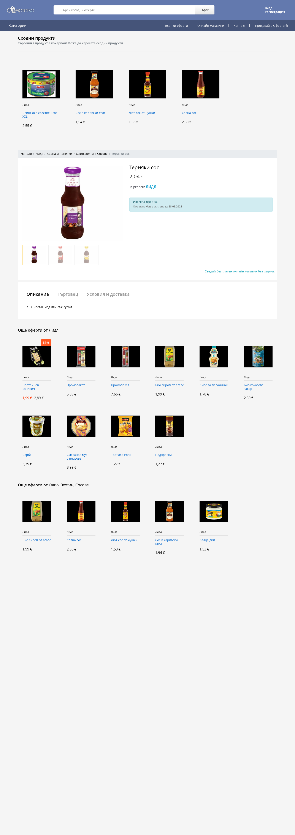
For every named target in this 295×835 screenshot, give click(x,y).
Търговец (68, 294)
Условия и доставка (108, 294)
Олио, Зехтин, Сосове (92, 154)
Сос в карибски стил (91, 113)
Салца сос (189, 113)
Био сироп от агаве (169, 385)
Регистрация (275, 12)
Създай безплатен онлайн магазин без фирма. (240, 271)
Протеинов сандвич (30, 387)
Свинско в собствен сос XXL (39, 115)
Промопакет (76, 385)
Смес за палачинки (214, 385)
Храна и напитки (59, 154)
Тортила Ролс (121, 455)
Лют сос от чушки (142, 113)
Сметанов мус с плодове (77, 456)
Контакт (240, 26)
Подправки (163, 455)
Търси (204, 10)
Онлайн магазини (210, 26)
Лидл (25, 104)
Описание (38, 294)
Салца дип (207, 540)
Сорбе (27, 455)
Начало (26, 154)
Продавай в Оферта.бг (272, 26)
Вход (268, 8)
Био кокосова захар (253, 387)
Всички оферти (176, 26)
